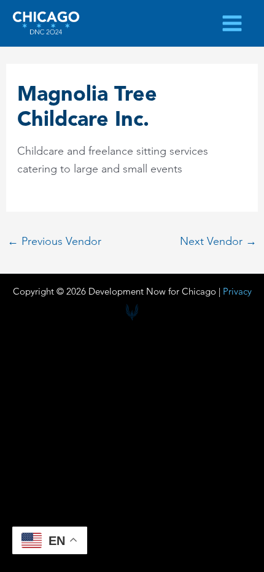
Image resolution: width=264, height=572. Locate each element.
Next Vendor (218, 241)
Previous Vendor (54, 241)
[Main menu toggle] (232, 23)
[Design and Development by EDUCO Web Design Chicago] (132, 312)
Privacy (237, 291)
